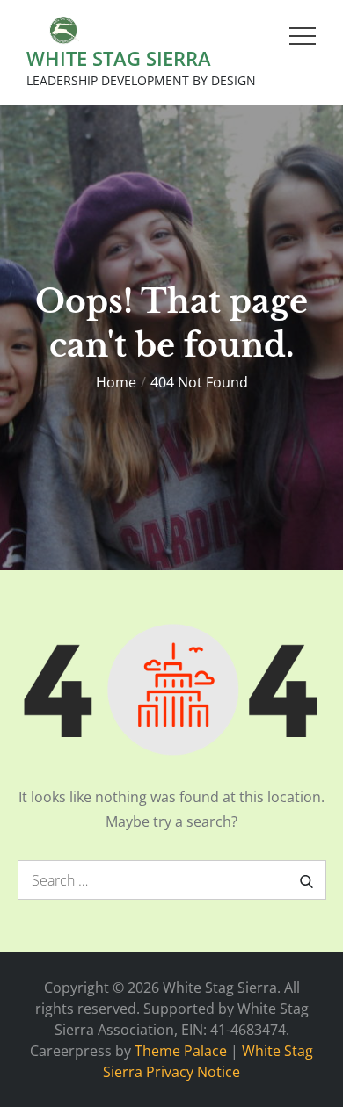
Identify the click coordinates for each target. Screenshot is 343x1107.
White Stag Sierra (118, 58)
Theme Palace (181, 1050)
